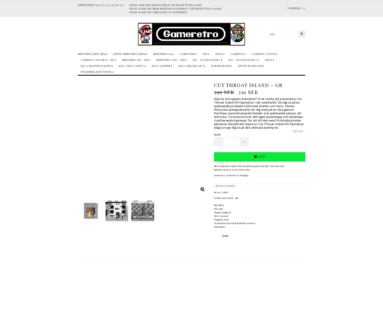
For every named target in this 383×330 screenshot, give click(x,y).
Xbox (268, 59)
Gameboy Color (263, 53)
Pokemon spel (221, 65)
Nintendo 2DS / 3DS (170, 59)
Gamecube (187, 53)
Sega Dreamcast (190, 65)
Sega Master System (96, 65)
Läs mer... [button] (299, 131)
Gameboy (237, 53)
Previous (82, 137)
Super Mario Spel (251, 65)
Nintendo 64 (162, 53)
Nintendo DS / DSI (135, 59)
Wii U (219, 53)
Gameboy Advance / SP (97, 59)
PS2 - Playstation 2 (242, 59)
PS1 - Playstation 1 (206, 59)
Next (204, 137)
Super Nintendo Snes (129, 53)
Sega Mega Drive (131, 65)
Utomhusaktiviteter (96, 71)
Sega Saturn (161, 65)
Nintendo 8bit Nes (91, 53)
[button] (203, 189)
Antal (217, 134)
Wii (205, 53)
